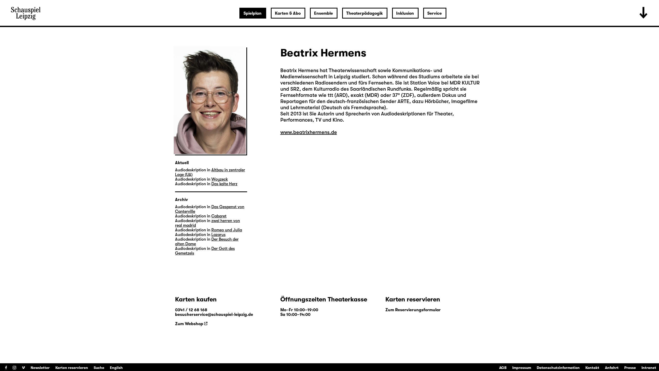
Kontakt (592, 368)
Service (434, 13)
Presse (630, 368)
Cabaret (219, 216)
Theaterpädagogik (364, 13)
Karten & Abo (288, 13)
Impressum (521, 368)
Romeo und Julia (226, 230)
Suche (99, 368)
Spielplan (253, 13)
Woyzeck (219, 179)
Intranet (648, 368)
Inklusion (405, 13)
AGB (503, 368)
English (116, 368)
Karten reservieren (71, 368)
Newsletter (40, 368)
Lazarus (218, 234)
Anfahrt (612, 368)
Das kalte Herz (224, 184)
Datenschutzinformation (558, 368)
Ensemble (323, 13)
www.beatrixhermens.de (308, 132)
